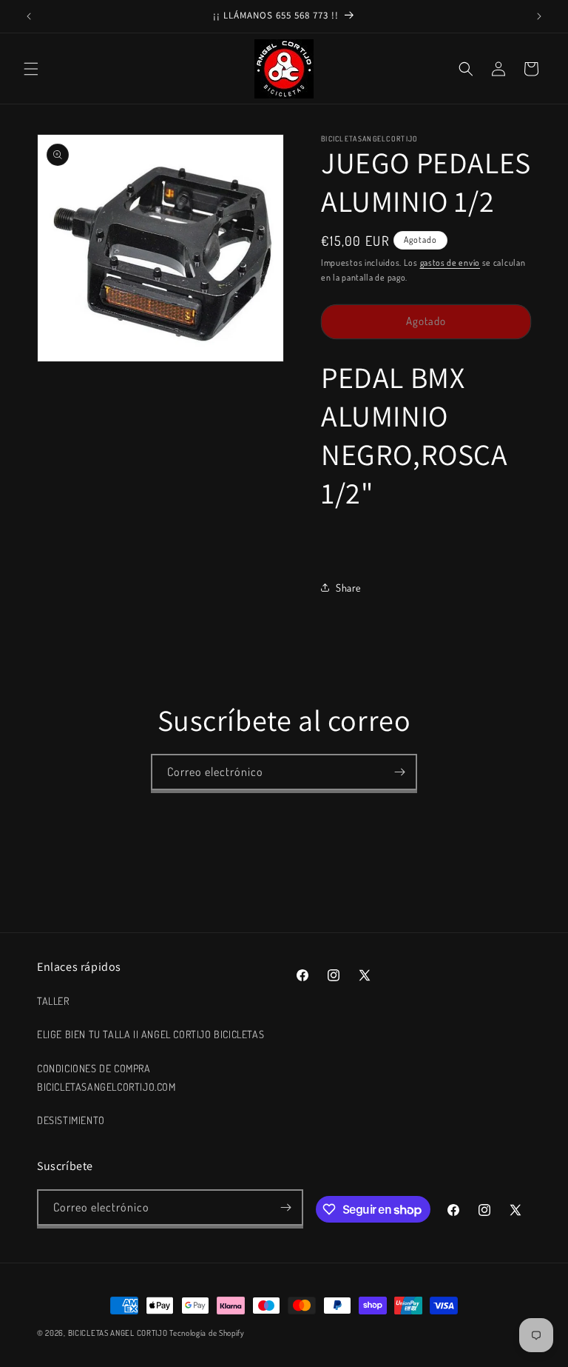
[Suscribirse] (399, 772)
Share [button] (348, 587)
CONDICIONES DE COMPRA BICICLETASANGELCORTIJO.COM (106, 1077)
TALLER (53, 1001)
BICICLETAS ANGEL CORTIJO (118, 1333)
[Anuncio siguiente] (539, 16)
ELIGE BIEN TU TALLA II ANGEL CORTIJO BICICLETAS (150, 1034)
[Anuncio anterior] (29, 16)
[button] (31, 69)
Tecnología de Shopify (207, 1333)
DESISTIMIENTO (71, 1120)
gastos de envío (450, 262)
